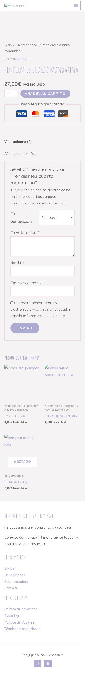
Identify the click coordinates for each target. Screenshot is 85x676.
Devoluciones (14, 575)
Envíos (9, 568)
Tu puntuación (21, 217)
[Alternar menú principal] (76, 5)
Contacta (11, 588)
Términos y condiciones (22, 629)
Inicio (8, 45)
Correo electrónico (26, 283)
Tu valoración (24, 232)
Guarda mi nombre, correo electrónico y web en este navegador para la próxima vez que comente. (40, 309)
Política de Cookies (19, 622)
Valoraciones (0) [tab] (18, 142)
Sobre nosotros (16, 582)
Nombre (18, 262)
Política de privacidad (20, 609)
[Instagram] (37, 663)
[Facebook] (48, 663)
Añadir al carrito (45, 93)
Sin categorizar (26, 45)
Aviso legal (12, 616)
